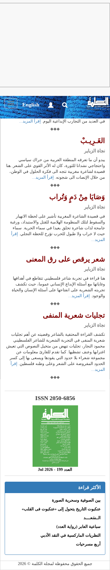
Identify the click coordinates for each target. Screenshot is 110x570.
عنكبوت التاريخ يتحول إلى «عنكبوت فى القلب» (61, 509)
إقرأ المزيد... (30, 121)
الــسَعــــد (92, 518)
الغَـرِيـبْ (92, 140)
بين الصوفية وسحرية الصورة (76, 500)
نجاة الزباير (94, 150)
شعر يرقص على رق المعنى (65, 259)
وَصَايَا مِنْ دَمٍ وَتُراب (77, 197)
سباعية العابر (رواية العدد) (78, 526)
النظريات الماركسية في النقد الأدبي (70, 535)
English (30, 105)
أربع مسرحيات (88, 544)
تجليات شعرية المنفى (74, 315)
